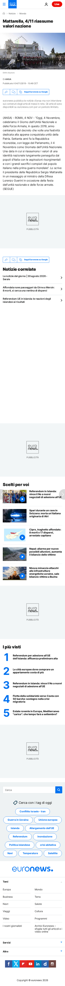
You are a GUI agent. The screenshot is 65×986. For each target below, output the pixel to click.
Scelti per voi (16, 484)
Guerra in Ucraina (18, 819)
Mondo (22, 14)
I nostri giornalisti (12, 925)
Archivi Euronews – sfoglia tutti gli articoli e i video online (48, 928)
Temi (5, 881)
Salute (38, 903)
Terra (38, 896)
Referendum (20, 836)
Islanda (15, 828)
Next (5, 903)
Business (8, 896)
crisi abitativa (48, 844)
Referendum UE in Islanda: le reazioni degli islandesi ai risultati (27, 300)
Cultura (39, 911)
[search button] (58, 789)
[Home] (4, 13)
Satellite (53, 853)
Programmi (41, 918)
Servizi (7, 942)
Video (6, 918)
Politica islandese (19, 844)
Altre (5, 951)
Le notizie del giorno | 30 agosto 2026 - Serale (25, 278)
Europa (7, 889)
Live (57, 4)
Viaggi (6, 911)
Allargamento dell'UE (41, 828)
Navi (10, 853)
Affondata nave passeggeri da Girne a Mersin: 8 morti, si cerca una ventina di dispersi (29, 289)
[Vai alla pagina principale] (12, 4)
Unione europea (47, 819)
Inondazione (44, 836)
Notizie (12, 14)
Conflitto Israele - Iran (33, 811)
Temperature (30, 853)
